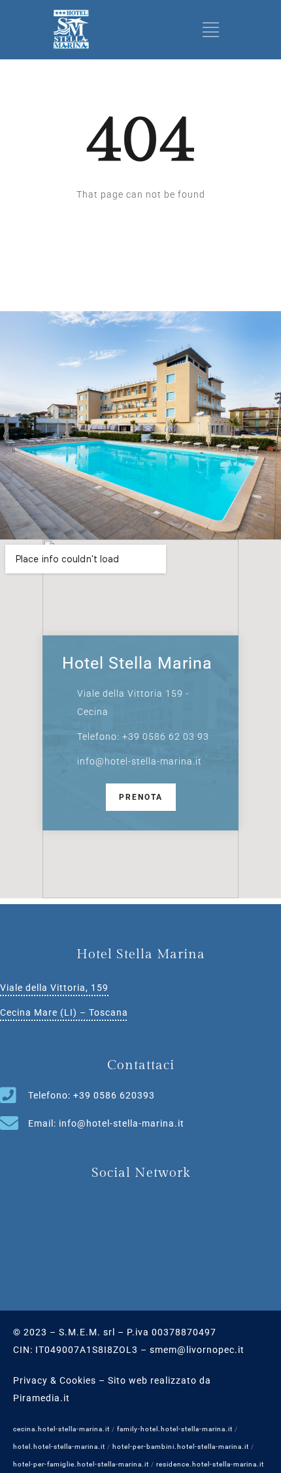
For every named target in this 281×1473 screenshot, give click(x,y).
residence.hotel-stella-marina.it (210, 1464)
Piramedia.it (41, 1398)
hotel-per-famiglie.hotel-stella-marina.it (81, 1464)
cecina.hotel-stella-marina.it (61, 1429)
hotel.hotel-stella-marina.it (59, 1446)
